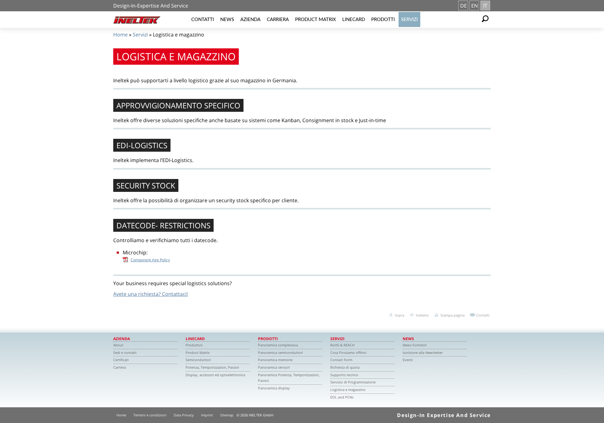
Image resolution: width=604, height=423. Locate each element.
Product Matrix (315, 19)
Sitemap (226, 415)
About (118, 345)
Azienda (250, 19)
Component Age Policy (150, 260)
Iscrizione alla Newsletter (423, 352)
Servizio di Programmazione (353, 382)
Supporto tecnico (344, 374)
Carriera (278, 19)
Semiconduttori (198, 359)
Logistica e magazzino (348, 389)
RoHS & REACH (342, 345)
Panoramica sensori (274, 367)
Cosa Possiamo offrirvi (348, 352)
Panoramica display (274, 388)
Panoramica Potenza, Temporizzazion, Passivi (289, 377)
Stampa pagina (452, 315)
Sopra (399, 315)
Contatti (202, 19)
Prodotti (383, 19)
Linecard (353, 19)
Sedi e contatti (125, 352)
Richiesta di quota (345, 367)
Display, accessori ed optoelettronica (215, 374)
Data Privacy (184, 415)
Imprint (207, 415)
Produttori (194, 345)
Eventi (408, 359)
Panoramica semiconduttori (280, 352)
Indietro (422, 315)
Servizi (409, 19)
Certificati (121, 359)
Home (120, 34)
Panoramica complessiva (278, 345)
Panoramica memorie (275, 359)
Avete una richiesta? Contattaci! (150, 293)
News (227, 19)
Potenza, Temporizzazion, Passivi (212, 367)
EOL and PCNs (342, 397)
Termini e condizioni (149, 415)
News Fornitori (415, 345)
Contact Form (341, 359)
